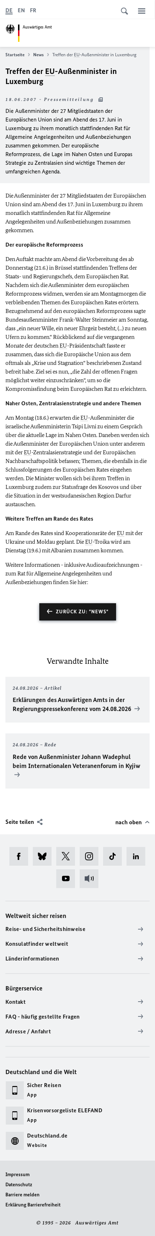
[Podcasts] (91, 878)
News (38, 54)
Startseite (15, 54)
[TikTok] (115, 856)
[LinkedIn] (138, 856)
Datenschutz (18, 1185)
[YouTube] (68, 878)
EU (77, 54)
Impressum (17, 1174)
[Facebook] (21, 856)
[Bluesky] (44, 856)
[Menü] (142, 11)
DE (9, 10)
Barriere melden (22, 1195)
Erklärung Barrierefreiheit (33, 1205)
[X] (68, 856)
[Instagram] (91, 856)
